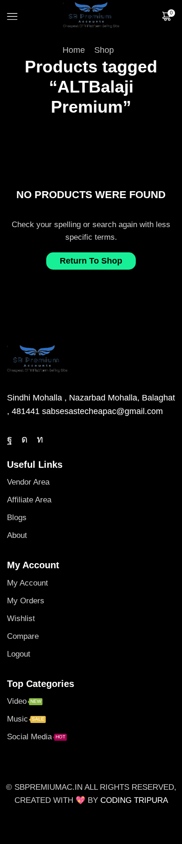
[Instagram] (24, 439)
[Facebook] (9, 439)
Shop (104, 50)
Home (74, 50)
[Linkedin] (40, 439)
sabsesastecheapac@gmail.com (102, 411)
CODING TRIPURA (134, 800)
